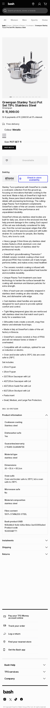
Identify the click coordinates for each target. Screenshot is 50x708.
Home (5, 25)
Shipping (6, 547)
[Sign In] (39, 4)
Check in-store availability (34, 178)
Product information (12, 415)
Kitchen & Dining (19, 25)
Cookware (29, 25)
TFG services (11, 671)
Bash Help (9, 665)
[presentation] (5, 20)
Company (9, 678)
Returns (6, 554)
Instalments (8, 540)
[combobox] (25, 10)
